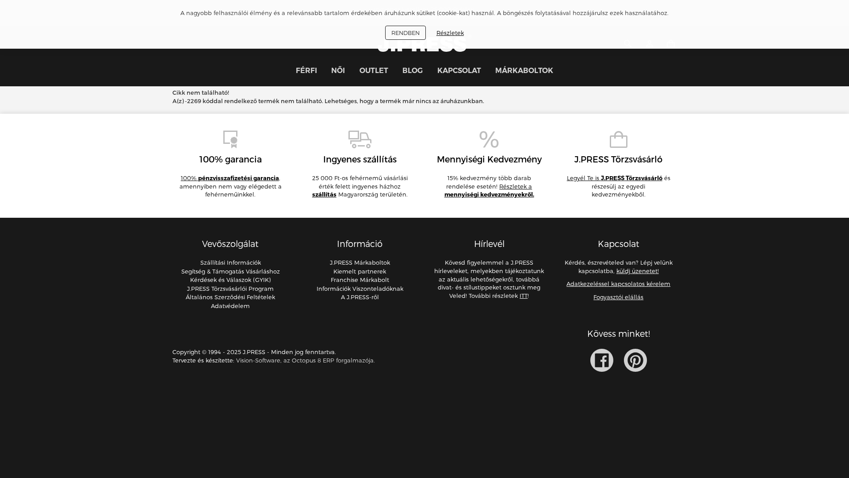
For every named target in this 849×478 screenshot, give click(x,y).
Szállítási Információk (230, 262)
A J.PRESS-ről (360, 297)
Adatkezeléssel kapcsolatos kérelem (618, 283)
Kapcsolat (459, 70)
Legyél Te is (614, 177)
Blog (412, 70)
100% (230, 177)
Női (338, 70)
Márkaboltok (524, 70)
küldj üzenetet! (637, 270)
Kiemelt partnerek (359, 271)
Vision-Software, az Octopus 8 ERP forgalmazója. (305, 360)
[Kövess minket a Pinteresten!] (635, 360)
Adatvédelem (230, 305)
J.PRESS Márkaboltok (360, 262)
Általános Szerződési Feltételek (230, 297)
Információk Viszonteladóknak (360, 288)
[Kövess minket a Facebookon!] (601, 360)
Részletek (450, 32)
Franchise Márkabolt (360, 279)
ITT (524, 295)
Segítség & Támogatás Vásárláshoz (230, 271)
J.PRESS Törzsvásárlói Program (230, 288)
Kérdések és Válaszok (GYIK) (230, 279)
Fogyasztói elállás (618, 297)
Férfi (306, 70)
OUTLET (373, 70)
